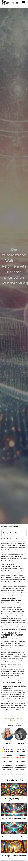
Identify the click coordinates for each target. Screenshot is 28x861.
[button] (24, 2)
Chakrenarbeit (10, 675)
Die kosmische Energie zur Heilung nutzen (14, 818)
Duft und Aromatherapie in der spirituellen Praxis (14, 799)
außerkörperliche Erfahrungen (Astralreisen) (12, 620)
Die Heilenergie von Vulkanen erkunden (14, 837)
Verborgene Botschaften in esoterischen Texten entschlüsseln (14, 856)
